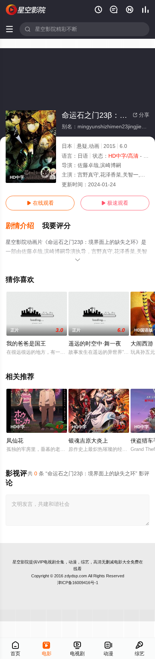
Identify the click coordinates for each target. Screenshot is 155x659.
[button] (24, 226)
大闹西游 (142, 343)
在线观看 (40, 203)
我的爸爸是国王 (26, 343)
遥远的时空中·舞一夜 (94, 343)
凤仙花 (14, 440)
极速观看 (114, 203)
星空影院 (20, 562)
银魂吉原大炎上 (88, 440)
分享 (141, 115)
